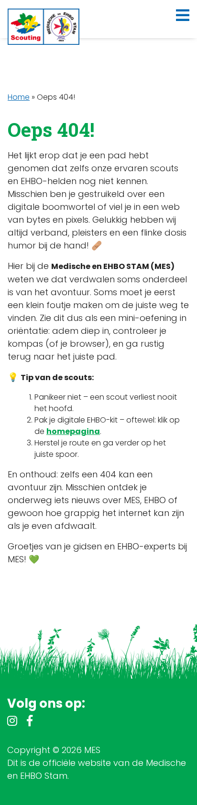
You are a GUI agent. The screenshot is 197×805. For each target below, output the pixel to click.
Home (19, 97)
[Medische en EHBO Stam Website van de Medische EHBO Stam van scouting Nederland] (43, 27)
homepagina (73, 431)
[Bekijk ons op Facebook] (30, 722)
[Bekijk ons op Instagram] (12, 722)
